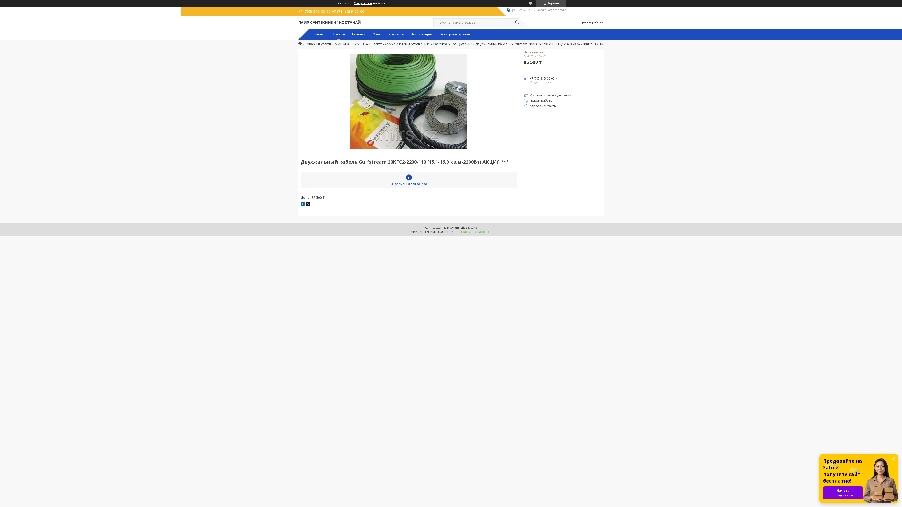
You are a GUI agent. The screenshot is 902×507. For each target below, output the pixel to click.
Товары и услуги (318, 44)
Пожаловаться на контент (475, 232)
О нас (377, 34)
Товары (339, 34)
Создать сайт (363, 3)
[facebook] (303, 204)
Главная (319, 34)
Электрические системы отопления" (400, 44)
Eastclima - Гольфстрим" (452, 44)
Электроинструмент (456, 34)
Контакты (396, 34)
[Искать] (516, 22)
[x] (308, 204)
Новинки (358, 34)
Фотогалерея (422, 34)
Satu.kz (472, 228)
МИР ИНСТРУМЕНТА (351, 44)
